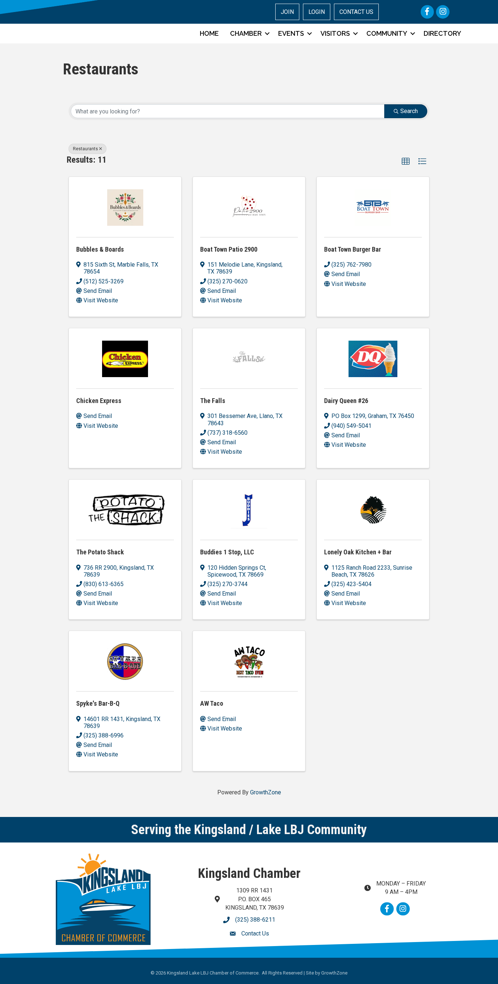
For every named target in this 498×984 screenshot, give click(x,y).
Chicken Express (98, 400)
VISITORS (335, 33)
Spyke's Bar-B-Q (98, 703)
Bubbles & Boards (100, 249)
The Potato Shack (100, 552)
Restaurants (85, 148)
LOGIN (316, 11)
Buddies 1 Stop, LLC (227, 552)
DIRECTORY (442, 33)
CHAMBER (246, 33)
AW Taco (211, 703)
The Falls (212, 400)
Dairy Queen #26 (346, 400)
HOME (209, 33)
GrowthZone (265, 792)
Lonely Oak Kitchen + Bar (358, 552)
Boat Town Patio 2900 (228, 249)
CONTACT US (356, 11)
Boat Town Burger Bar (352, 249)
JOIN (287, 11)
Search (409, 111)
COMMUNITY (386, 33)
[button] (405, 161)
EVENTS (291, 33)
